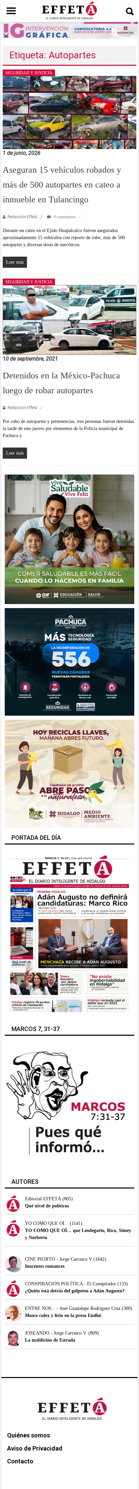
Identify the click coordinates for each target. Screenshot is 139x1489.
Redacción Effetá (22, 216)
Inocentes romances (44, 1266)
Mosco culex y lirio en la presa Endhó (63, 1315)
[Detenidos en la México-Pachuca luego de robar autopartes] (69, 319)
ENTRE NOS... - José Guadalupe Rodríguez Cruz (72, 1308)
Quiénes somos (28, 1435)
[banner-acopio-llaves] (69, 773)
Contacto (20, 1461)
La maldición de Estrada (50, 1340)
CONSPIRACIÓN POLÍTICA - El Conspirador (70, 1283)
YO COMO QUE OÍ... (46, 1223)
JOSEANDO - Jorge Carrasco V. (56, 1333)
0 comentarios (64, 216)
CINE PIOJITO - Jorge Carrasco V (58, 1259)
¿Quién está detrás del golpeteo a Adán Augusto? (74, 1290)
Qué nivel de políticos (47, 1205)
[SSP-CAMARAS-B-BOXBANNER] (69, 661)
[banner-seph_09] (69, 538)
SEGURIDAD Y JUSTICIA (28, 72)
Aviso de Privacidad (34, 1448)
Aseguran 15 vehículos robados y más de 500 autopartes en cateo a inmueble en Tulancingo (62, 184)
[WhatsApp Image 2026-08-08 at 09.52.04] (69, 29)
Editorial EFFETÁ (43, 1198)
